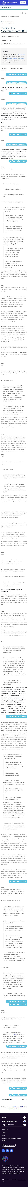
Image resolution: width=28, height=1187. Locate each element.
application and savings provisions (15, 58)
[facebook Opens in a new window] (3, 1150)
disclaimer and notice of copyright (14, 1108)
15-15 (6, 126)
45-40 (15, 1034)
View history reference (16, 74)
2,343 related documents (13, 16)
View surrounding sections (7, 22)
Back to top (24, 1099)
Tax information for (9, 1121)
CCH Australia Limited (18, 1106)
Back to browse (4, 16)
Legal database (6, 7)
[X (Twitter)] (7, 1150)
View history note (18, 93)
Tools (4, 1118)
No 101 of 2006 (21, 54)
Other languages (9, 1145)
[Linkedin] (11, 1150)
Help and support (8, 1125)
